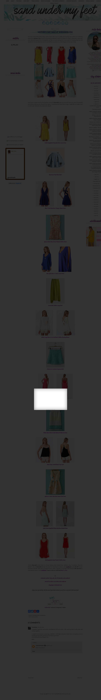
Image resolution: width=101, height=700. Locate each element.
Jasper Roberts (51, 409)
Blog (54, 409)
